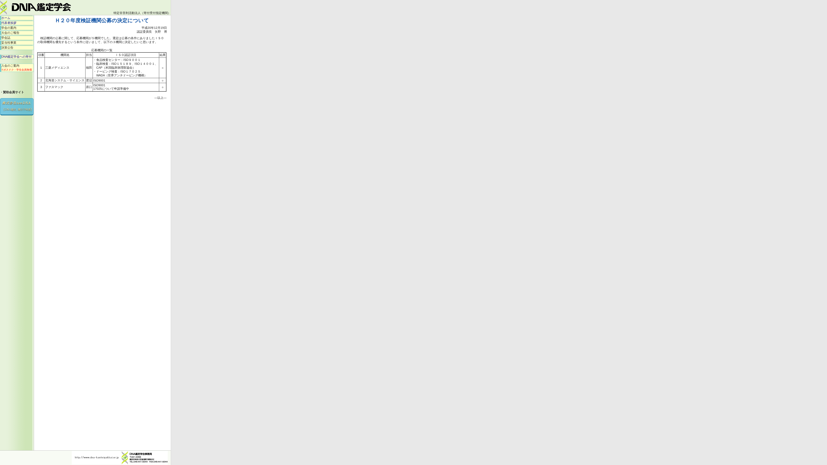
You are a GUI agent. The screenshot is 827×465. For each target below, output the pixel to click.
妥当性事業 (8, 42)
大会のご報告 (10, 32)
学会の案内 (8, 27)
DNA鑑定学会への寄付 (16, 56)
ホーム (5, 18)
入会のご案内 (16, 67)
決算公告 (7, 47)
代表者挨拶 (8, 23)
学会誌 (5, 37)
